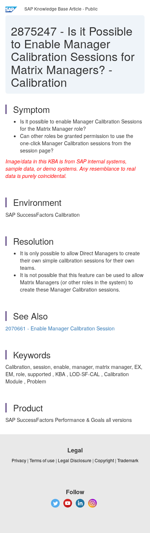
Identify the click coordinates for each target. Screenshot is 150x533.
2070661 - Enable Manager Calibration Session (60, 328)
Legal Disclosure (74, 460)
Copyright (104, 460)
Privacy (19, 460)
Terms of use (42, 460)
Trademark (127, 460)
